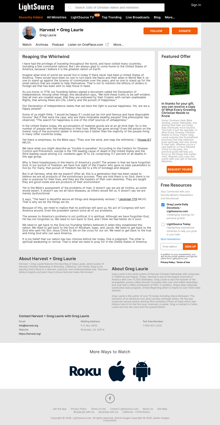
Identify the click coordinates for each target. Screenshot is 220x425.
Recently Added (31, 17)
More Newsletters (170, 239)
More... (170, 17)
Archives (42, 44)
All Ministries (57, 17)
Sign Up (190, 246)
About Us (148, 409)
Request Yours (179, 169)
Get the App (60, 409)
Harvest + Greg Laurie (61, 29)
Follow (156, 31)
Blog (157, 17)
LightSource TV (82, 17)
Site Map (162, 409)
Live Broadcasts (138, 17)
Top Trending (112, 17)
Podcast (58, 44)
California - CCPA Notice (136, 412)
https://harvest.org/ (30, 333)
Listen (85, 44)
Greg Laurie (48, 35)
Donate (185, 31)
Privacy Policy (168, 262)
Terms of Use (183, 262)
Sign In (196, 5)
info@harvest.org (28, 325)
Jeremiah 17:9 (128, 199)
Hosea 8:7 (144, 139)
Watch (27, 44)
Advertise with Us (108, 412)
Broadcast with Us (84, 412)
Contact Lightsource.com (124, 409)
